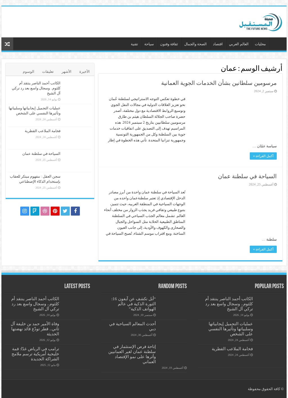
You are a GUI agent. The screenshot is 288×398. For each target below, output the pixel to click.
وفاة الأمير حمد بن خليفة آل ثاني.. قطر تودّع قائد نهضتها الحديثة (35, 328)
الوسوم (28, 71)
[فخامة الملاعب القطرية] (77, 138)
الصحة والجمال (195, 44)
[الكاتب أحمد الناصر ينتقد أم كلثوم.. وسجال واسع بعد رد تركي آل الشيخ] (77, 90)
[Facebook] (75, 211)
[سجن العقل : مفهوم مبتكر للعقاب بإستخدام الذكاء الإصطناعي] (77, 183)
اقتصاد (218, 44)
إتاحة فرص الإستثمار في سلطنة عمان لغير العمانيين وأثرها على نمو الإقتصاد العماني (132, 354)
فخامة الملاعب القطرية (42, 131)
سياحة (149, 44)
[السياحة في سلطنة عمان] (77, 160)
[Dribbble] (45, 211)
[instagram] (24, 211)
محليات (260, 44)
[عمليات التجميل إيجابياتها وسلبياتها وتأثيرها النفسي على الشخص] (77, 115)
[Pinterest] (55, 211)
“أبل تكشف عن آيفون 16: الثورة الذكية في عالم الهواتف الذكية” (133, 303)
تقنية (134, 44)
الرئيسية (276, 43)
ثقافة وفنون (169, 44)
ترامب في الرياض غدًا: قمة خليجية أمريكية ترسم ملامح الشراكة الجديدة (35, 353)
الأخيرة (84, 71)
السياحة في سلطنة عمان (247, 176)
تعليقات (48, 71)
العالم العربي (239, 44)
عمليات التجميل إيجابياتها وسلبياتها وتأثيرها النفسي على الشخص (230, 328)
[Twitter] (65, 211)
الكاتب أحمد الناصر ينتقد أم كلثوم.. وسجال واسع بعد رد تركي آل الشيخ (36, 88)
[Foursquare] (34, 211)
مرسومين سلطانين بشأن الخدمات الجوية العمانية (219, 83)
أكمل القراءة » (263, 156)
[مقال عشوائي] (7, 44)
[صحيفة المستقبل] (255, 21)
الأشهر (66, 71)
